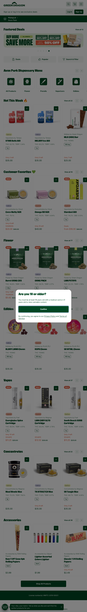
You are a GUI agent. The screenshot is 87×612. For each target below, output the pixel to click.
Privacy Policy (50, 316)
